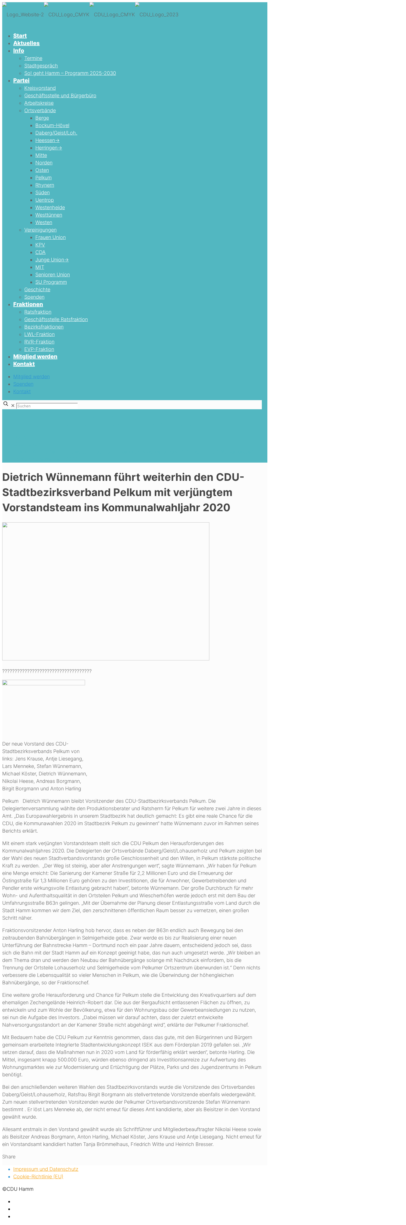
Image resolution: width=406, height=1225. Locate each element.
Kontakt (22, 391)
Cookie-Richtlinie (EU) (38, 1176)
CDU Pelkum (27, 444)
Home (20, 436)
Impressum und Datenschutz (45, 1169)
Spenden (23, 384)
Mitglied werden (31, 376)
